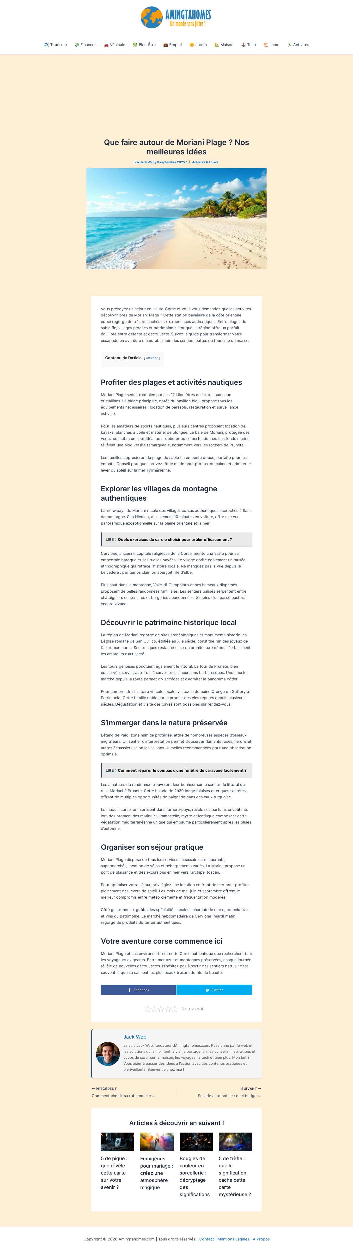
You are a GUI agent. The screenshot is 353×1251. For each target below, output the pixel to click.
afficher (152, 358)
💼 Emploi (172, 44)
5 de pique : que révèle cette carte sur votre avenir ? (114, 1173)
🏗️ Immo (271, 44)
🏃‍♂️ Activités (298, 44)
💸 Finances (85, 44)
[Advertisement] (176, 90)
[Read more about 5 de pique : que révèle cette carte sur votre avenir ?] (117, 1141)
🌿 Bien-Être (144, 44)
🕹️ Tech (248, 44)
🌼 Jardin (198, 44)
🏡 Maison (223, 44)
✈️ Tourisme (55, 44)
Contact (206, 1239)
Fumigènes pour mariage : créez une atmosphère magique (156, 1173)
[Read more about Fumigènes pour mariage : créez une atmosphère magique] (157, 1141)
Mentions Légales (233, 1239)
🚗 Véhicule (114, 44)
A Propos (261, 1239)
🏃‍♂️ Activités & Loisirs (203, 162)
